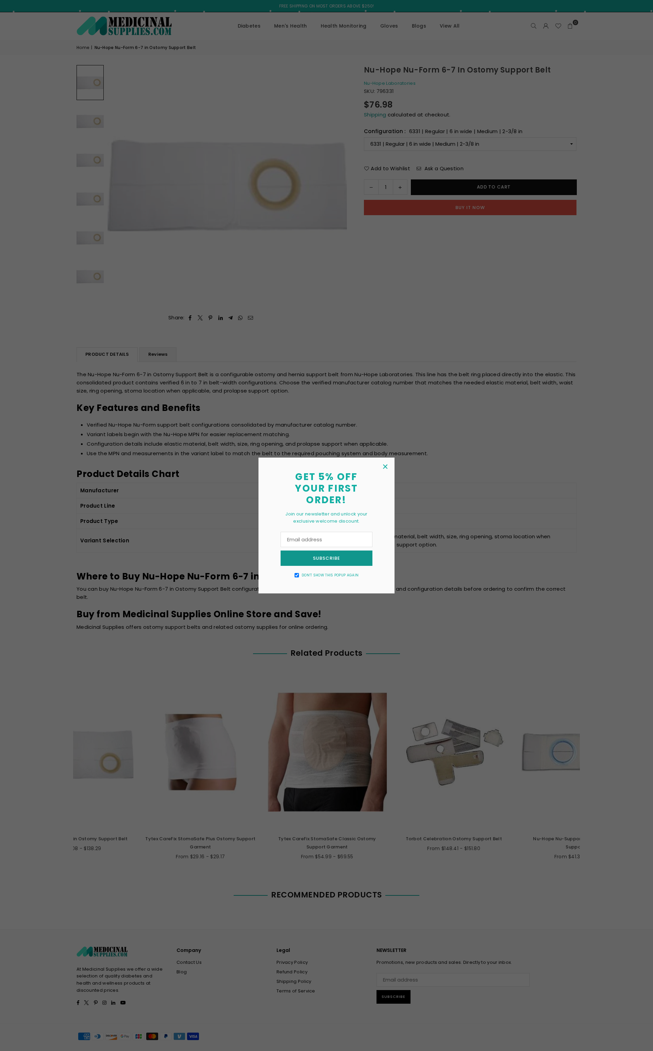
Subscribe (326, 558)
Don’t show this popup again (330, 575)
